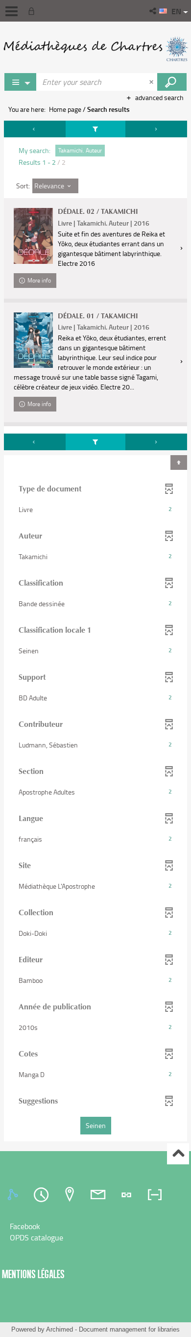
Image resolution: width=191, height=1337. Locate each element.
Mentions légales (33, 1274)
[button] (153, 11)
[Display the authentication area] (33, 11)
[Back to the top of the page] (178, 1153)
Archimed (59, 1329)
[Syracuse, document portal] (95, 49)
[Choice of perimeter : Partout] (20, 82)
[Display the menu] (11, 11)
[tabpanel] (95, 632)
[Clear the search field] (152, 82)
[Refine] (96, 129)
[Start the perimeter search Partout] (172, 82)
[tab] (14, 1195)
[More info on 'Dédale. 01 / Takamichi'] (33, 340)
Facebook (25, 1226)
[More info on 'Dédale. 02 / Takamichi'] (33, 235)
